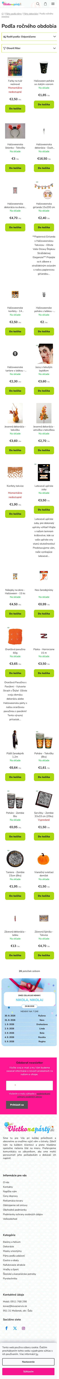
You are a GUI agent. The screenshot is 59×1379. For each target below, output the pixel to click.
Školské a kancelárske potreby (19, 1274)
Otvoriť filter (13, 48)
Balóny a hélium (12, 1242)
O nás (6, 1182)
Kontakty (8, 1187)
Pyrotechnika (10, 1278)
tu (37, 1354)
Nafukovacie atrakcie (14, 1265)
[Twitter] (14, 1328)
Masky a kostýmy (12, 1251)
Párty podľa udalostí (14, 1255)
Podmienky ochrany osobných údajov (23, 1214)
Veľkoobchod (10, 1219)
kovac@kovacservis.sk (15, 1306)
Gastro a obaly (11, 1260)
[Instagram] (23, 1328)
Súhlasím (28, 1371)
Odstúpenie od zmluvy (15, 1205)
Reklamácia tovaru (13, 1200)
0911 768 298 (18, 1301)
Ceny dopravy (10, 1196)
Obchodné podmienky (15, 1209)
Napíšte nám (10, 1191)
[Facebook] (6, 1328)
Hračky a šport (11, 1269)
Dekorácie (8, 1246)
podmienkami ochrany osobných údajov (33, 1095)
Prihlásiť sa (17, 1105)
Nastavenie (28, 1362)
